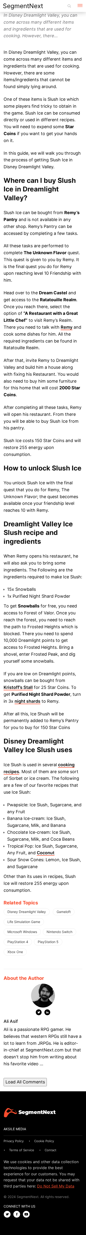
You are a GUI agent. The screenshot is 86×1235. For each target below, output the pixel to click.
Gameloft (64, 912)
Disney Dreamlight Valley (26, 912)
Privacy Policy (14, 1141)
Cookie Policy (44, 1141)
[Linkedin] (47, 1013)
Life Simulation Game (23, 922)
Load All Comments (25, 1081)
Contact (50, 1150)
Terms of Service (21, 1150)
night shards (27, 701)
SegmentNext (23, 6)
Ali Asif (11, 1021)
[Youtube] (27, 1214)
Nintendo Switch (59, 932)
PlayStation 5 (48, 942)
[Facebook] (18, 1214)
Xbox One (15, 952)
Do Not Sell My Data (55, 1186)
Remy (66, 327)
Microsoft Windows (22, 932)
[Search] (69, 6)
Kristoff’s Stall (18, 687)
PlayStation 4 (17, 942)
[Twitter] (38, 1013)
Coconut (45, 852)
